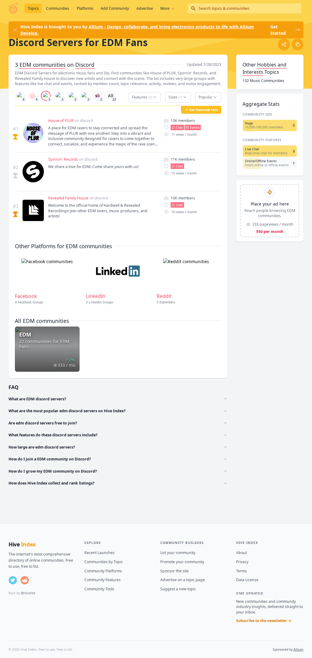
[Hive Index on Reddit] (24, 580)
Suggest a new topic (178, 589)
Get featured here (203, 110)
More (164, 8)
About (241, 552)
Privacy (242, 561)
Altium (298, 649)
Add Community (115, 8)
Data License (247, 579)
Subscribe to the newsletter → (264, 620)
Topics (33, 8)
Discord (84, 64)
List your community (177, 552)
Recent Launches (99, 552)
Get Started (278, 30)
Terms (241, 571)
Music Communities (263, 80)
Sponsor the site (174, 571)
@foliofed (28, 593)
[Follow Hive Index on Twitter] (13, 580)
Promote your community (182, 561)
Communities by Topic (103, 561)
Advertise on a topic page (182, 579)
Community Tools (99, 589)
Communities (57, 8)
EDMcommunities (43, 64)
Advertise (144, 8)
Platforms (85, 8)
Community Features (102, 579)
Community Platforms (103, 571)
